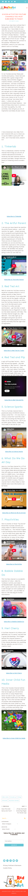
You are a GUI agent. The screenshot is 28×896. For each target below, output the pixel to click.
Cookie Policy (7, 868)
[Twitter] (12, 1)
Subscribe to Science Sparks (14, 451)
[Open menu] (27, 8)
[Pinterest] (9, 1)
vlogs (17, 21)
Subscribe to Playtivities (14, 564)
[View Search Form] (25, 1)
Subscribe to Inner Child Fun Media (14, 738)
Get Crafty (12, 21)
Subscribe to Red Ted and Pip (14, 400)
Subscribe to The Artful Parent (14, 279)
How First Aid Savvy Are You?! (7, 809)
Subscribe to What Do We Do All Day (14, 513)
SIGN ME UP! (14, 845)
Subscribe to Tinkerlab (14, 216)
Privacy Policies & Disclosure (12, 865)
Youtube (4, 800)
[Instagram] (6, 1)
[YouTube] (15, 1)
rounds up (13, 797)
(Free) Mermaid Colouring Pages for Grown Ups (21, 810)
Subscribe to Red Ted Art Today (14, 350)
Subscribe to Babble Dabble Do (14, 621)
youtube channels (14, 800)
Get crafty (5, 797)
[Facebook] (3, 1)
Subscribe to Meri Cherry (14, 673)
